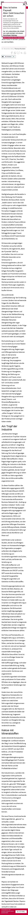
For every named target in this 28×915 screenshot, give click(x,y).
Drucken (24, 52)
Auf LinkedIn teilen (21, 52)
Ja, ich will (21, 912)
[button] (8, 56)
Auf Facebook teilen (11, 52)
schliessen (24, 4)
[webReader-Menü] (3, 56)
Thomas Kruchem (20, 49)
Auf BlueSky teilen (18, 52)
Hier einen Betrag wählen (13, 38)
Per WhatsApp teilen (15, 52)
